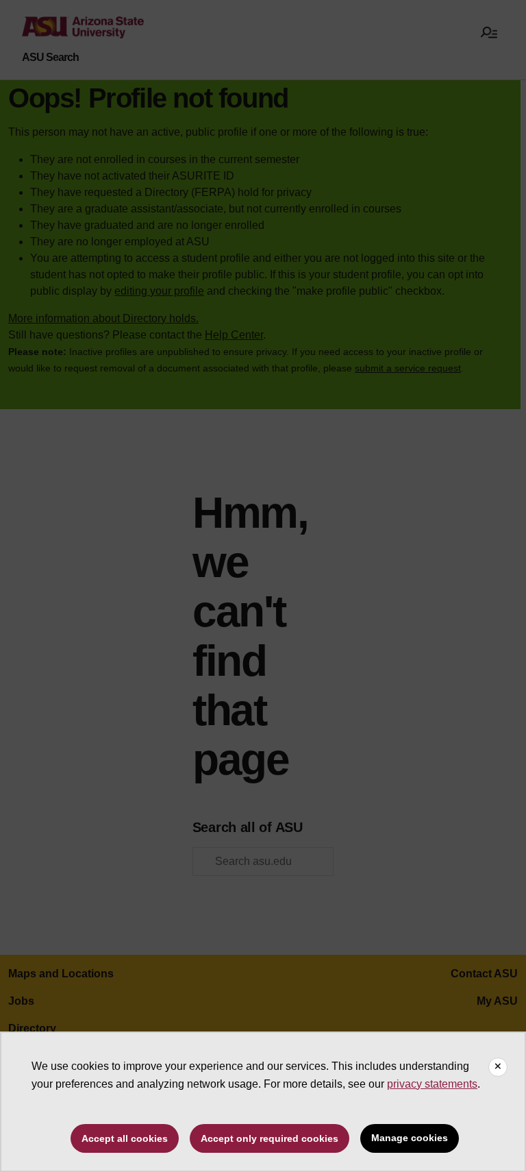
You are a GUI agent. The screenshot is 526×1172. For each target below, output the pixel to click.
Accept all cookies (125, 1138)
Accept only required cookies (269, 1138)
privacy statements (432, 1084)
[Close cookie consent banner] (498, 1067)
